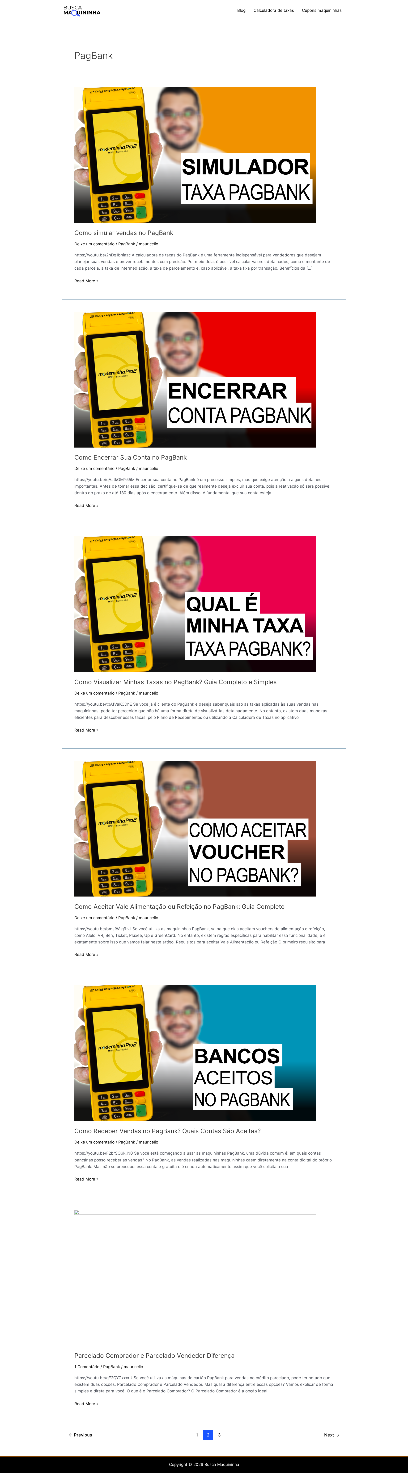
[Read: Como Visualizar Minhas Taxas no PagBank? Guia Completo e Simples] (195, 603)
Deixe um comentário (94, 244)
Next (331, 1434)
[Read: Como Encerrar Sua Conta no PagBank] (195, 379)
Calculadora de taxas (274, 10)
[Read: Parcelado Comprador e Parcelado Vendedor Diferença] (195, 1277)
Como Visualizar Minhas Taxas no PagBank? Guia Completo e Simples (175, 682)
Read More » (86, 280)
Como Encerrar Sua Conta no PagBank (130, 457)
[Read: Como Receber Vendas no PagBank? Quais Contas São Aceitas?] (195, 1053)
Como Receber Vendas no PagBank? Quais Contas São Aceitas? (167, 1131)
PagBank (126, 244)
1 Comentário (86, 1366)
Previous (80, 1434)
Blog (241, 10)
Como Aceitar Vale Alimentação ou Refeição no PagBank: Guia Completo (179, 906)
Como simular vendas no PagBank (123, 232)
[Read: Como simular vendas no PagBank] (195, 154)
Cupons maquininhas (322, 10)
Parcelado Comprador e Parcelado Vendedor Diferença (154, 1355)
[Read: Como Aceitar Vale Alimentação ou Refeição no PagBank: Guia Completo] (195, 828)
